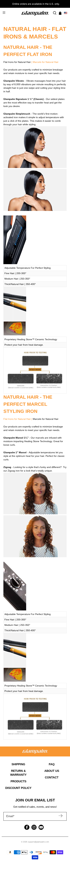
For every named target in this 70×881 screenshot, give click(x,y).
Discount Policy (18, 788)
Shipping (18, 764)
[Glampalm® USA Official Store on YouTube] (41, 827)
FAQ (52, 764)
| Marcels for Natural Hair (44, 62)
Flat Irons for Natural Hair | (18, 419)
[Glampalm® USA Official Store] (35, 13)
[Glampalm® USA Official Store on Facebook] (26, 827)
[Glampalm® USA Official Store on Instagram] (34, 827)
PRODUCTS (18, 781)
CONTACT (51, 777)
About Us (51, 771)
